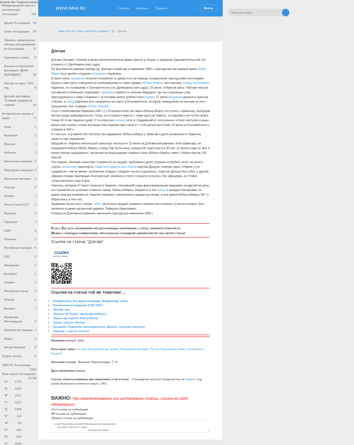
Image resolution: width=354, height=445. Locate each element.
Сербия (20, 282)
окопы (161, 190)
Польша (20, 187)
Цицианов (78, 78)
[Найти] (285, 12)
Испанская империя (20, 178)
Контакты (142, 8)
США (20, 230)
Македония (20, 265)
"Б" (12, 388)
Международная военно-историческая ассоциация (19, 10)
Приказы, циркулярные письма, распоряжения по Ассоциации (20, 44)
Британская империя (20, 161)
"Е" (12, 416)
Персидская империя (20, 170)
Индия (20, 338)
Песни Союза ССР (20, 204)
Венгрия (20, 308)
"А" (12, 381)
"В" (12, 395)
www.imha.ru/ (66, 31)
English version (19, 356)
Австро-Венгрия (20, 347)
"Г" (12, 402)
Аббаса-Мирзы (152, 82)
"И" (12, 436)
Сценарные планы (20, 57)
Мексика (20, 144)
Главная (123, 8)
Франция (20, 213)
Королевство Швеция (20, 330)
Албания (20, 152)
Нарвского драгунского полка (115, 166)
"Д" (12, 409)
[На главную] (46, 31)
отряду (187, 82)
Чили (20, 126)
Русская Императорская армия (97, 349)
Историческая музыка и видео (19, 116)
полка (119, 120)
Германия (20, 222)
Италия (20, 195)
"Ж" (12, 422)
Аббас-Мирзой (98, 106)
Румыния (20, 239)
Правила (161, 8)
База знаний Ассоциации (19, 375)
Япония (20, 299)
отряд (70, 101)
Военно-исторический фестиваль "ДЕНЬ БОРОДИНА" (20, 70)
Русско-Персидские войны (168, 349)
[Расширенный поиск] (278, 12)
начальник (69, 166)
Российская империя (20, 247)
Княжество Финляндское (20, 319)
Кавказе (190, 379)
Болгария (20, 273)
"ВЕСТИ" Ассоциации (19, 366)
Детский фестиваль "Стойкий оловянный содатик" (20, 100)
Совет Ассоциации (20, 31)
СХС (20, 256)
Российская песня (20, 291)
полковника (99, 73)
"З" (12, 429)
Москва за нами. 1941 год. (20, 85)
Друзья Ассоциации (20, 22)
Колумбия (20, 135)
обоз (97, 203)
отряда (149, 97)
